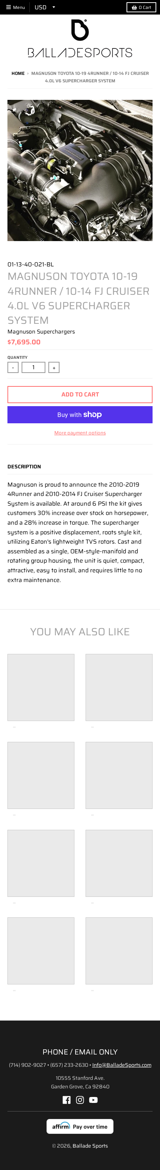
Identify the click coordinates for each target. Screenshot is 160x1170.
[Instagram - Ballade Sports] (80, 1099)
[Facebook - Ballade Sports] (66, 1099)
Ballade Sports (90, 1146)
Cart (145, 7)
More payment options (80, 433)
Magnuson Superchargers (41, 331)
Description (24, 466)
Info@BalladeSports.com (121, 1065)
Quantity (17, 357)
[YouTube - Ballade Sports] (93, 1099)
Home (18, 73)
